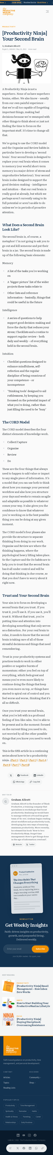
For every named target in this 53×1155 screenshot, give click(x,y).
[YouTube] (23, 1135)
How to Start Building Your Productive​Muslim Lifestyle (33, 1004)
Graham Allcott (12, 46)
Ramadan (23, 1111)
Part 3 (32, 760)
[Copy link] (43, 1148)
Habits (19, 1000)
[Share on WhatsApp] (36, 1148)
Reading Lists (9, 1087)
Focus (19, 1016)
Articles (6, 1077)
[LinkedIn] (18, 1135)
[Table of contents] (10, 1148)
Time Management (27, 1105)
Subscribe (40, 948)
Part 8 (25, 765)
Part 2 (23, 760)
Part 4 (42, 760)
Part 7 (15, 765)
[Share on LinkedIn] (30, 1148)
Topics (6, 1082)
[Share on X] (18, 1148)
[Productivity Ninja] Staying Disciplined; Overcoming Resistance (31, 1022)
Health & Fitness (12, 1117)
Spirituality (10, 1111)
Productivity (8, 27)
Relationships (11, 1122)
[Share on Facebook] (24, 1148)
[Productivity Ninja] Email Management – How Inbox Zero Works (33, 989)
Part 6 (6, 765)
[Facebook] (35, 1135)
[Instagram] (29, 1135)
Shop (32, 1082)
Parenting (26, 1117)
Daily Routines (26, 1122)
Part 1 (14, 760)
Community (35, 1077)
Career (38, 1117)
